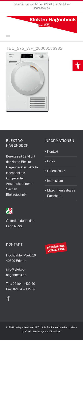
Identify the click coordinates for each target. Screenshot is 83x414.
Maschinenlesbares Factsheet (61, 193)
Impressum (55, 180)
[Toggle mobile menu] (8, 35)
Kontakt (52, 151)
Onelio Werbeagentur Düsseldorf (43, 331)
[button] (78, 65)
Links (51, 161)
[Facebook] (8, 298)
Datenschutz (56, 171)
